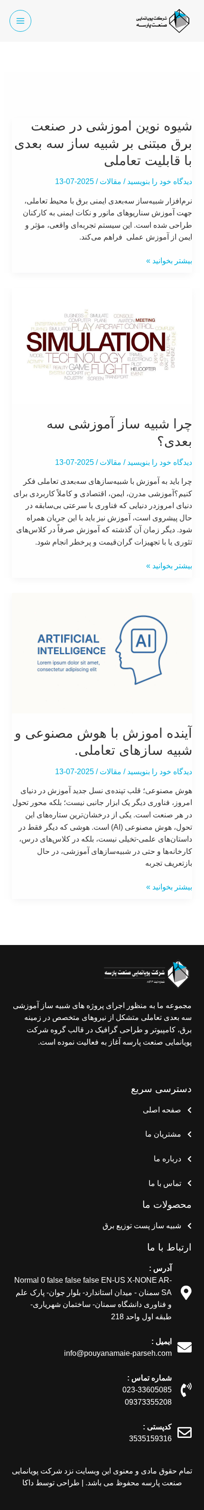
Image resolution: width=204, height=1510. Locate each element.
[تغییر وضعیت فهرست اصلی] (20, 21)
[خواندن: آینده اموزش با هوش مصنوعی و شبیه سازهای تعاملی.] (102, 652)
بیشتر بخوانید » (169, 261)
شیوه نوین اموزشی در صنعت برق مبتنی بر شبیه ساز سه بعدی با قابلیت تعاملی (103, 143)
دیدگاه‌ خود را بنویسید (159, 181)
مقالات (110, 181)
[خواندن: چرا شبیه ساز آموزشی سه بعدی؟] (102, 346)
